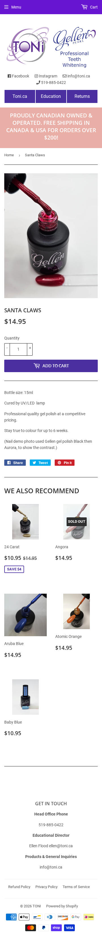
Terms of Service (76, 887)
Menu (16, 7)
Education (51, 96)
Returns (82, 96)
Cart (93, 7)
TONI (37, 906)
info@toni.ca (78, 76)
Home (9, 155)
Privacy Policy (46, 887)
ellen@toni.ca (61, 846)
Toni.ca (19, 96)
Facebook (20, 76)
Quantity (12, 338)
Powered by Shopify (62, 906)
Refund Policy (19, 887)
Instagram (47, 76)
